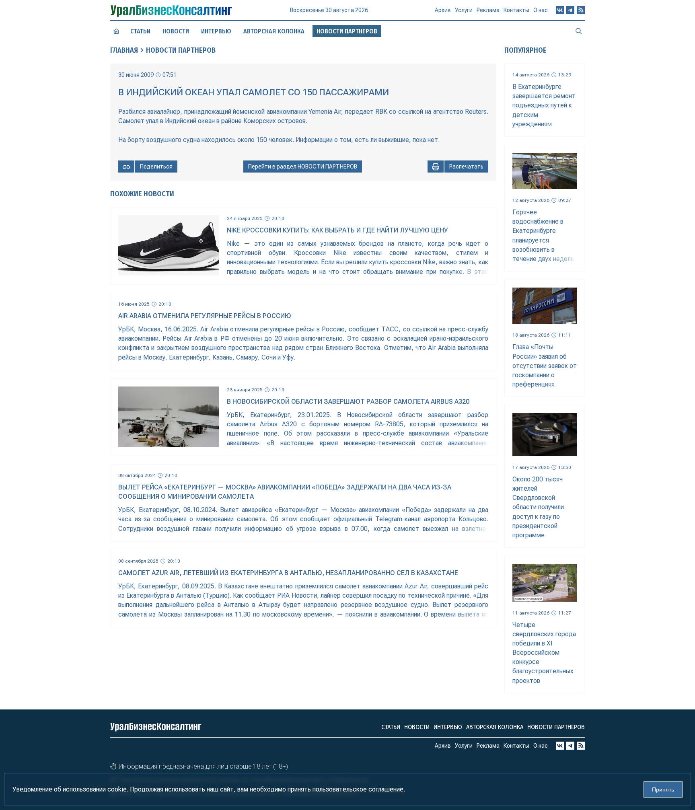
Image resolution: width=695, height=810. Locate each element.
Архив (443, 10)
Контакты (516, 10)
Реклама (488, 10)
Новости (175, 31)
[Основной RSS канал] (581, 10)
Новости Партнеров (181, 50)
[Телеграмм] (570, 10)
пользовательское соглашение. (359, 789)
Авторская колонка (273, 31)
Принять (663, 789)
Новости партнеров (556, 727)
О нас (540, 10)
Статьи (140, 31)
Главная (124, 50)
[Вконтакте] (560, 10)
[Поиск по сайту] (579, 31)
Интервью (216, 31)
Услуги (464, 10)
